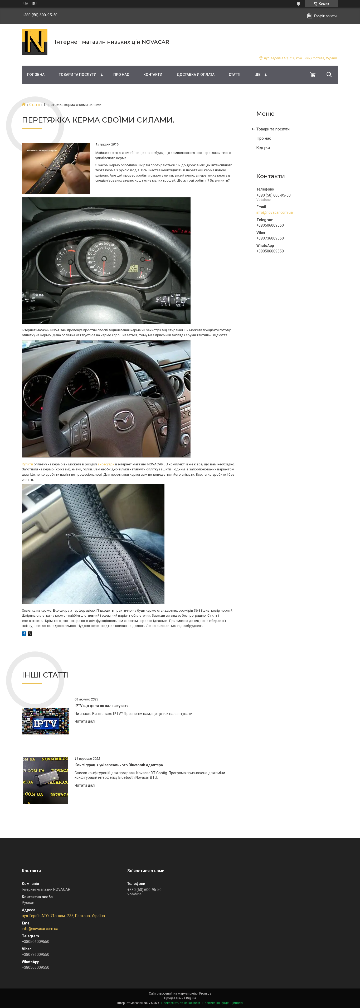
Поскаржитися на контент (180, 1003)
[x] (30, 634)
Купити (27, 464)
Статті (234, 74)
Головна (36, 74)
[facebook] (24, 634)
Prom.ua (205, 993)
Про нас (121, 74)
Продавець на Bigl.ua (180, 998)
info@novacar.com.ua (274, 212)
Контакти (152, 74)
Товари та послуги (77, 74)
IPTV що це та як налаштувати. (102, 706)
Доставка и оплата (196, 74)
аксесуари (106, 464)
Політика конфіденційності (222, 1003)
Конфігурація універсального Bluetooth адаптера (119, 765)
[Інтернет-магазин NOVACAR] (35, 42)
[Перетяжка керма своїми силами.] (56, 168)
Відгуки (263, 147)
